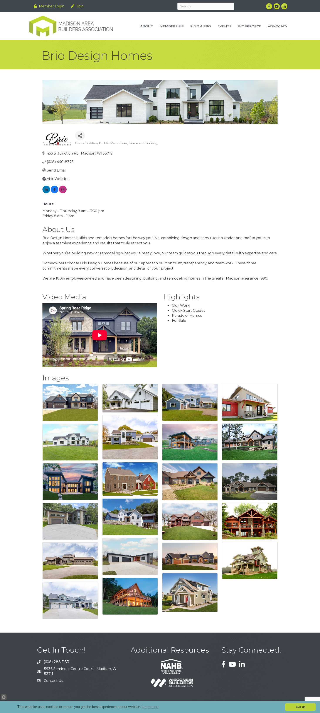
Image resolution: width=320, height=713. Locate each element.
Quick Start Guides (188, 310)
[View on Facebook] (54, 192)
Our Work (181, 305)
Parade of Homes (187, 315)
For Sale (179, 320)
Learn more (150, 707)
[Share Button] (80, 135)
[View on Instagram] (63, 192)
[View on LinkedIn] (46, 192)
